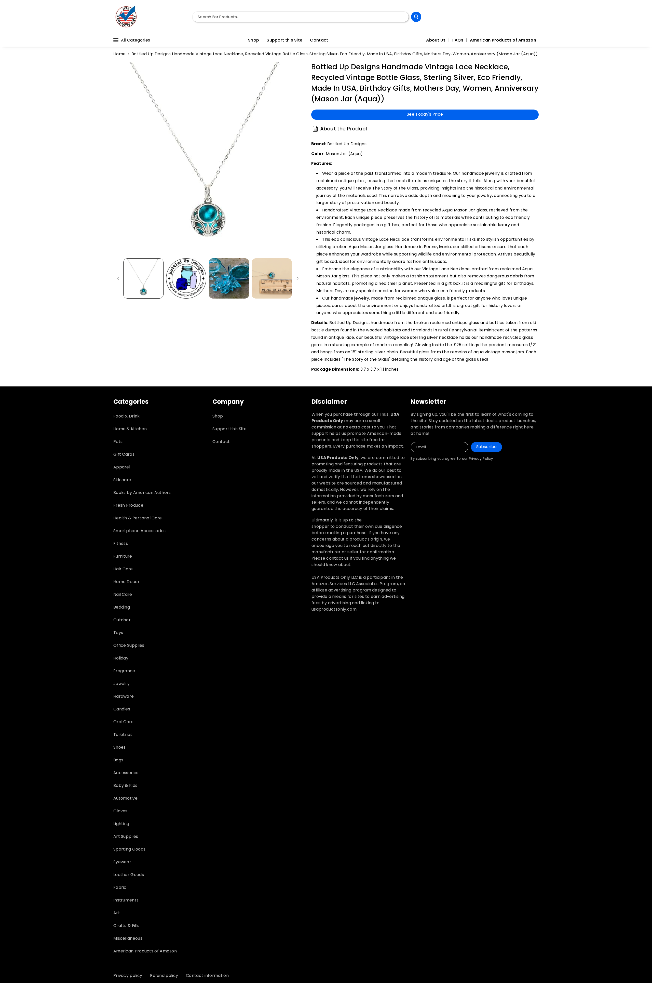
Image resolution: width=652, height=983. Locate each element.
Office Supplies (128, 645)
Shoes (119, 747)
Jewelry (121, 683)
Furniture (122, 556)
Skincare (122, 480)
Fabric (120, 887)
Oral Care (123, 722)
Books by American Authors (142, 492)
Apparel (121, 467)
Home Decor (126, 582)
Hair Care (123, 569)
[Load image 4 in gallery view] (272, 278)
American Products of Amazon (145, 951)
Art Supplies (125, 836)
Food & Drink (126, 416)
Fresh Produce (128, 505)
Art (116, 913)
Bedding (121, 607)
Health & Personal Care (137, 518)
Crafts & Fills (126, 925)
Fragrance (124, 671)
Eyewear (122, 862)
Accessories (125, 773)
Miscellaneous (127, 938)
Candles (121, 709)
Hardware (123, 696)
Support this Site (229, 429)
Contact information (207, 975)
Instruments (126, 900)
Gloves (120, 811)
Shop (217, 416)
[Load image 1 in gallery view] (143, 278)
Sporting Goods (129, 849)
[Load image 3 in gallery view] (229, 278)
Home (119, 54)
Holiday (120, 658)
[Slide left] (118, 278)
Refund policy (164, 975)
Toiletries (122, 734)
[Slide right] (297, 278)
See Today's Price (425, 114)
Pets (118, 442)
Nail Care (122, 594)
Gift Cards (123, 454)
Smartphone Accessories (139, 531)
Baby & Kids (125, 785)
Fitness (120, 543)
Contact (221, 442)
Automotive (125, 798)
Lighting (121, 824)
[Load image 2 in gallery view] (186, 278)
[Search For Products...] (416, 17)
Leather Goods (128, 875)
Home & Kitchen (130, 429)
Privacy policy (127, 975)
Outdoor (122, 620)
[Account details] (533, 16)
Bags (118, 760)
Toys (118, 633)
